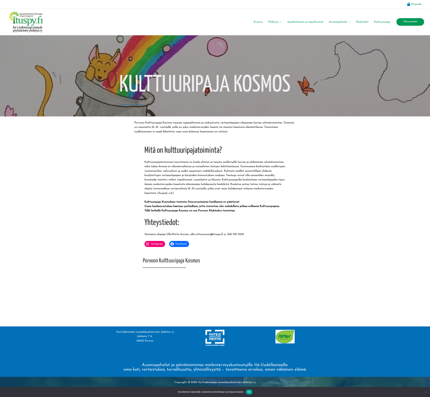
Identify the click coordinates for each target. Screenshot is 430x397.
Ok (249, 391)
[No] (425, 392)
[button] (280, 22)
